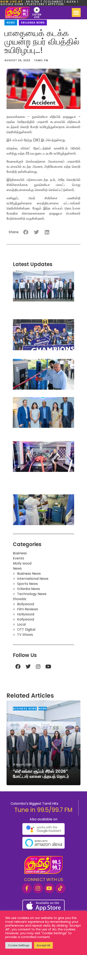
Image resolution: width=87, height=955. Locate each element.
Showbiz (19, 599)
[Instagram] (38, 666)
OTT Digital (26, 629)
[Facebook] (18, 666)
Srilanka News (33, 22)
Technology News (31, 593)
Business (20, 553)
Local (21, 624)
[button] (76, 12)
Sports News (27, 583)
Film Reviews (27, 609)
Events (18, 558)
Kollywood (25, 619)
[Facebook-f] (27, 888)
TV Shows (25, 634)
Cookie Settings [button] (18, 945)
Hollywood (25, 614)
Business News (29, 573)
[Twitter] (28, 666)
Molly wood (22, 563)
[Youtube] (48, 666)
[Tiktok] (60, 888)
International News (32, 578)
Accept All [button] (43, 945)
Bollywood (25, 604)
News (11, 22)
